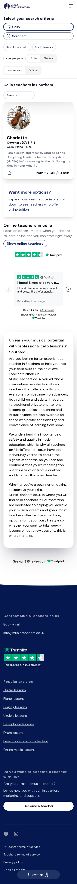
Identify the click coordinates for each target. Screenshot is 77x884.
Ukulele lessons (15, 715)
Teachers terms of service (21, 854)
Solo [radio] (34, 58)
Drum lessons (13, 732)
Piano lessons (14, 698)
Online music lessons (19, 749)
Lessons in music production (25, 741)
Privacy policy (13, 862)
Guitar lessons (14, 690)
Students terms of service (21, 847)
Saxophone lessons (18, 724)
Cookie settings (14, 870)
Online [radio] (32, 70)
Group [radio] (48, 58)
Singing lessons (15, 707)
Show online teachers (25, 243)
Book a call (11, 624)
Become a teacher (38, 806)
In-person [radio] (15, 70)
